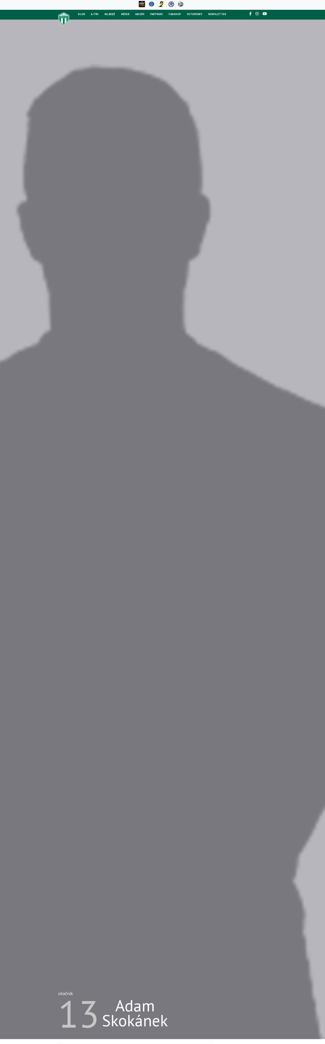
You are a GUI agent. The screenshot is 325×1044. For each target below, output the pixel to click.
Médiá (125, 14)
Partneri (156, 14)
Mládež (110, 14)
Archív (139, 14)
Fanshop (175, 14)
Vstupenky (194, 14)
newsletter (217, 14)
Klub (81, 14)
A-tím (95, 14)
